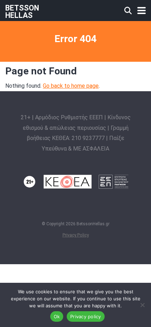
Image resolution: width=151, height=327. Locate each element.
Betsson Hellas (22, 11)
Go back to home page (71, 85)
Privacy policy (85, 316)
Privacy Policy (76, 235)
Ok (57, 316)
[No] (142, 304)
